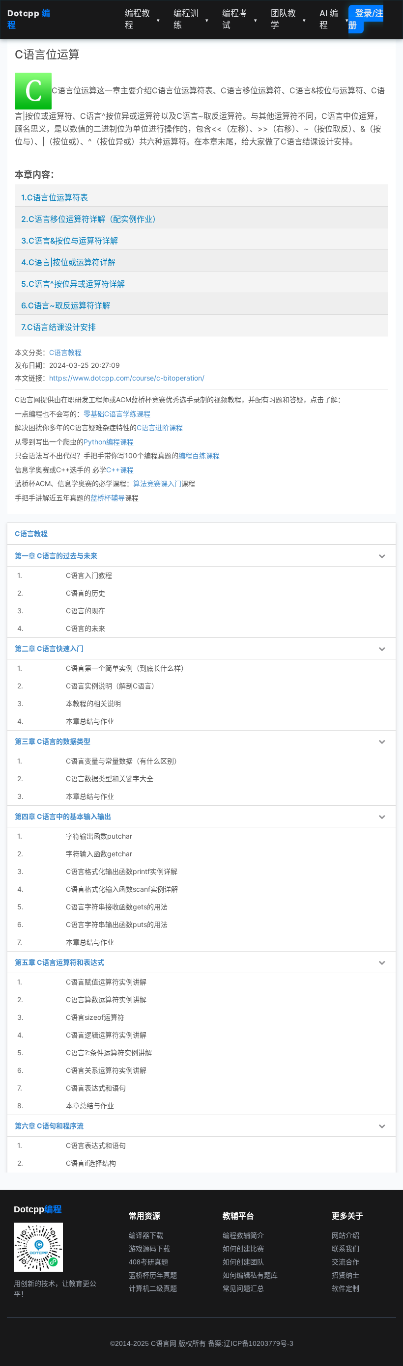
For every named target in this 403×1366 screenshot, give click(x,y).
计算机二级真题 (153, 1288)
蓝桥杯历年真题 (153, 1275)
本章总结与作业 (90, 721)
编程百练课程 (199, 455)
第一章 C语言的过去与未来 (56, 555)
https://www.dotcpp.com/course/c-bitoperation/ (126, 378)
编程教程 (142, 19)
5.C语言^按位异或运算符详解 (73, 284)
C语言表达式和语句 (96, 1088)
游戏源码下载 (149, 1249)
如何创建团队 (243, 1262)
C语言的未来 (85, 628)
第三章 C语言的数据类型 (52, 741)
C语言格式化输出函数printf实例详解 (121, 871)
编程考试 (239, 19)
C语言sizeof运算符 (95, 1017)
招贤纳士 (345, 1275)
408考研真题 (148, 1262)
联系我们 (345, 1249)
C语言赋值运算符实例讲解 (106, 982)
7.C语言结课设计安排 (58, 327)
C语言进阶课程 (160, 427)
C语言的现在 (85, 610)
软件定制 (345, 1288)
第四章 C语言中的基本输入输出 (63, 816)
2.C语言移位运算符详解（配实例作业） (90, 219)
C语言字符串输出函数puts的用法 (117, 924)
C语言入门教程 (89, 575)
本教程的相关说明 (93, 703)
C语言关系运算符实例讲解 (106, 1070)
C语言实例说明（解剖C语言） (112, 686)
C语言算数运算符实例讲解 (106, 999)
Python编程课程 (109, 441)
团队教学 (288, 19)
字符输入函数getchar (99, 853)
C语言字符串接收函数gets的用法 (117, 906)
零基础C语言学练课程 (117, 414)
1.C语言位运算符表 (54, 197)
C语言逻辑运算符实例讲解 (106, 1035)
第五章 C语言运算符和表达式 (59, 962)
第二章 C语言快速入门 (49, 648)
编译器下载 (146, 1235)
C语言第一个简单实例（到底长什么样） (127, 668)
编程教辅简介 (243, 1235)
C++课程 (120, 469)
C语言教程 (65, 352)
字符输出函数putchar (99, 836)
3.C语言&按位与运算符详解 (69, 241)
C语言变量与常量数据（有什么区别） (123, 761)
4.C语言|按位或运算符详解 (68, 262)
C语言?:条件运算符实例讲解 (109, 1052)
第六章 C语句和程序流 (49, 1125)
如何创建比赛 (243, 1249)
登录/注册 (365, 19)
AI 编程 (333, 19)
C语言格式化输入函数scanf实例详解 (122, 889)
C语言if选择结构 (91, 1163)
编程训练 (190, 19)
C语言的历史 (85, 593)
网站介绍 (345, 1235)
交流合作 (345, 1262)
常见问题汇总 (243, 1288)
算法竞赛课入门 (157, 483)
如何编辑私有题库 (250, 1275)
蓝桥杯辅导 (107, 497)
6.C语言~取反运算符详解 (65, 305)
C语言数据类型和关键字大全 (109, 778)
